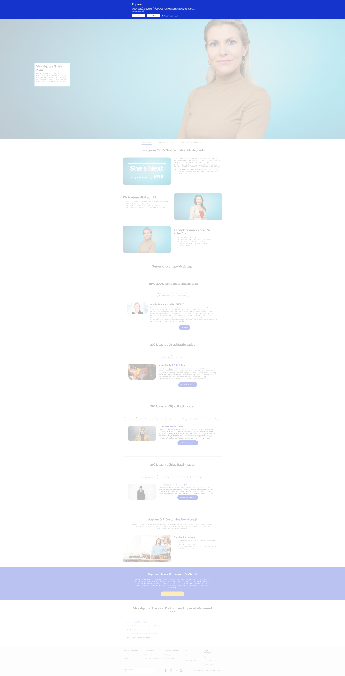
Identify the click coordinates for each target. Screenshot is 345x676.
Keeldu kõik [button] (154, 15)
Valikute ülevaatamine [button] (168, 15)
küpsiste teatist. (139, 11)
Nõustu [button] (138, 15)
